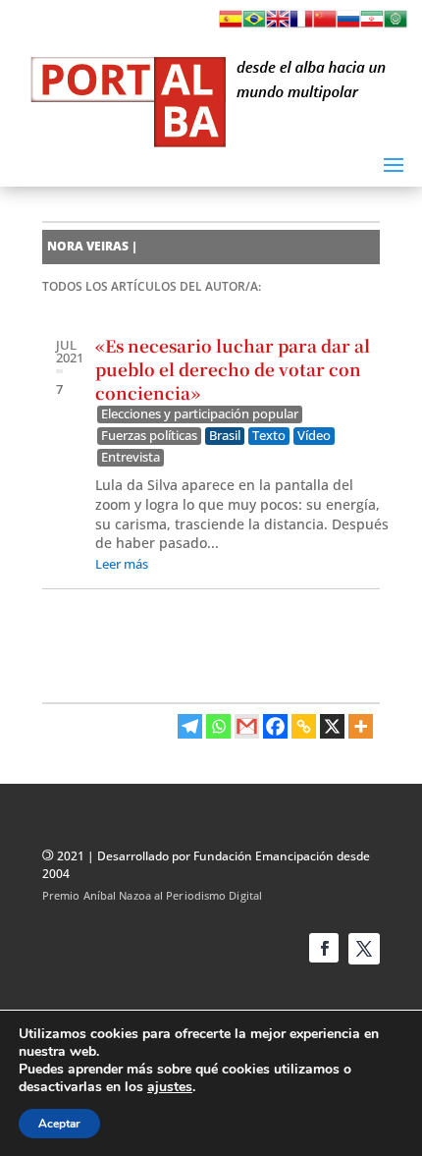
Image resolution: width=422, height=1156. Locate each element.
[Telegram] (190, 726)
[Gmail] (247, 726)
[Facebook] (275, 726)
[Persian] (372, 24)
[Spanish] (230, 24)
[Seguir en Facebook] (324, 948)
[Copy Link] (303, 726)
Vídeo (314, 435)
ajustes (169, 1087)
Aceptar (59, 1123)
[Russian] (348, 24)
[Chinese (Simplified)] (325, 24)
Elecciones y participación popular (199, 414)
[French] (301, 24)
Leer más (121, 564)
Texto (269, 435)
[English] (278, 24)
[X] (332, 726)
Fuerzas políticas (149, 435)
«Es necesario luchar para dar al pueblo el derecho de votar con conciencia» (232, 369)
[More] (360, 726)
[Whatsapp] (218, 726)
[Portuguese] (254, 24)
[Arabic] (395, 24)
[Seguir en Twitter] (364, 948)
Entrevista (130, 457)
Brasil (224, 435)
